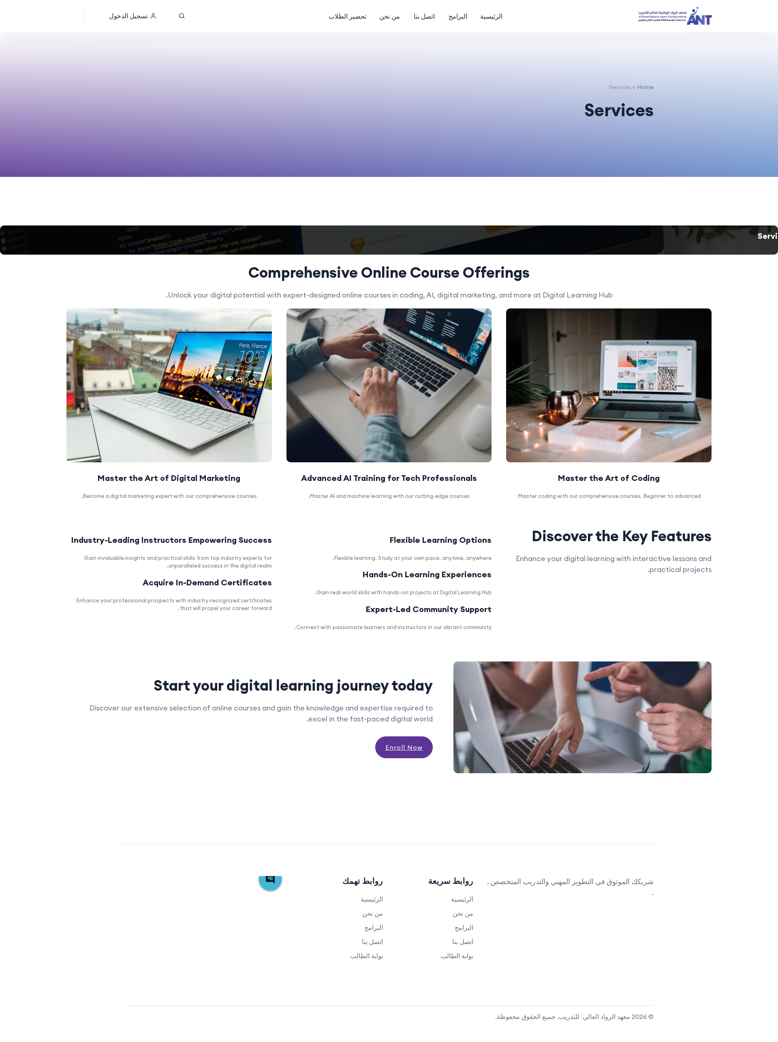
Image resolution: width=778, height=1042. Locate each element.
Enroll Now (404, 747)
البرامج (458, 16)
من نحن (389, 16)
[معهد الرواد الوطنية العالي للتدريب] (675, 16)
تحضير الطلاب (347, 16)
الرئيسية (491, 16)
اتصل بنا (424, 16)
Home (645, 87)
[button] (132, 16)
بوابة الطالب (456, 956)
